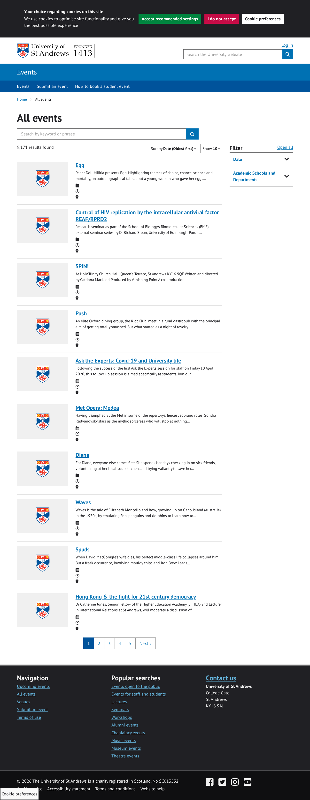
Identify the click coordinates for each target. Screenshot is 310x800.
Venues (23, 701)
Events (27, 71)
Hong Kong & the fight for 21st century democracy (136, 596)
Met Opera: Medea (97, 407)
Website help (152, 789)
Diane (82, 454)
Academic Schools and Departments (254, 176)
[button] (145, 643)
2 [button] (99, 643)
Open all (285, 147)
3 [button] (109, 643)
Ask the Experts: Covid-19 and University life (128, 360)
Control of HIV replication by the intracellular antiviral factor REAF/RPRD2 (147, 215)
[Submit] (192, 134)
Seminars (120, 709)
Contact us (221, 677)
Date (237, 159)
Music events (123, 740)
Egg (80, 165)
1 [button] (88, 643)
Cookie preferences (263, 19)
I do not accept (222, 19)
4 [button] (120, 643)
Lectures (119, 701)
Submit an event (52, 86)
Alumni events (125, 725)
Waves (83, 502)
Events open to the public (135, 686)
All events (26, 694)
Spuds (83, 549)
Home (22, 99)
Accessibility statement (68, 789)
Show (209, 148)
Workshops (121, 717)
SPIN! (82, 266)
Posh (81, 313)
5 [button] (130, 643)
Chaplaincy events (128, 732)
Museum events (126, 748)
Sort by (172, 148)
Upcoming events (33, 686)
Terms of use (29, 717)
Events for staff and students (138, 694)
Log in (287, 45)
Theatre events (125, 756)
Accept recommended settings (170, 19)
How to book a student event (102, 86)
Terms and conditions (115, 789)
